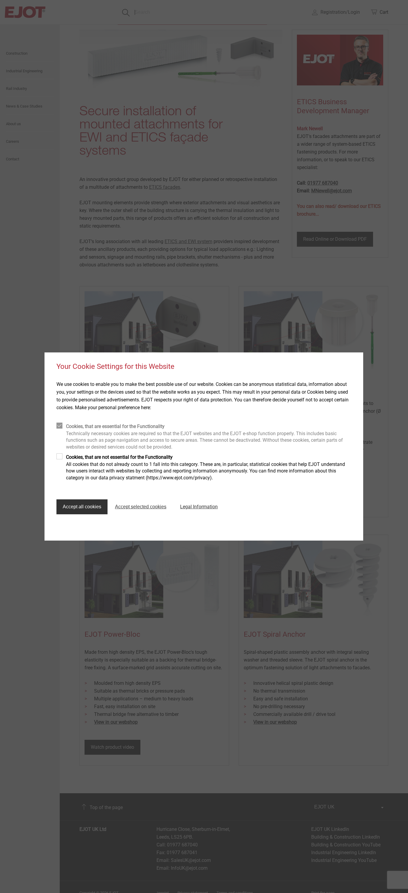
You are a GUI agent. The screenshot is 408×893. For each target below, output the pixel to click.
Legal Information (199, 507)
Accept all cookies (82, 506)
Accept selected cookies (140, 506)
